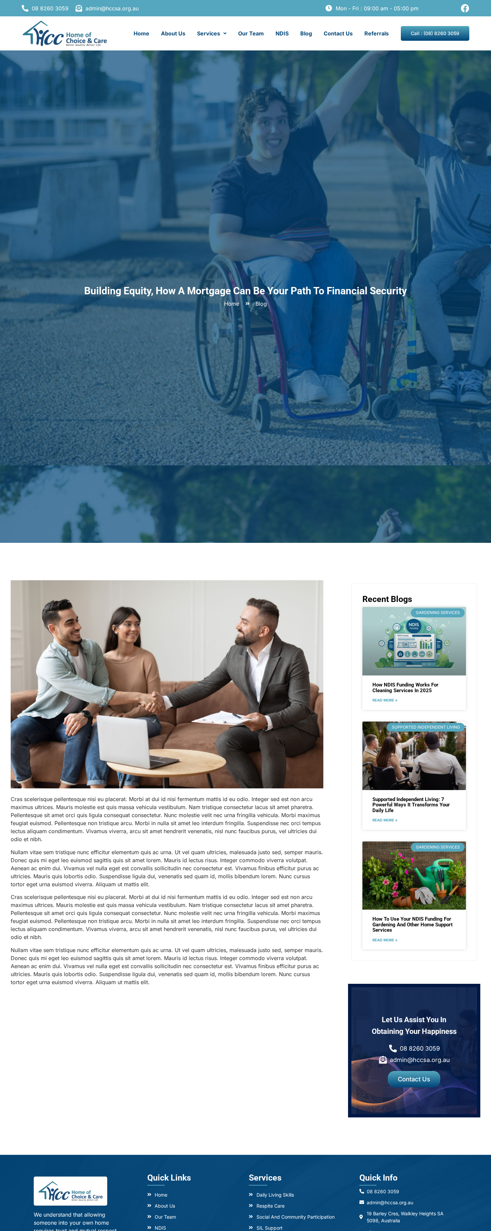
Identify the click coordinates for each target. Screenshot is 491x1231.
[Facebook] (465, 8)
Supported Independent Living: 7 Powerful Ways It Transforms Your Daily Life (411, 804)
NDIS (282, 33)
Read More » (384, 700)
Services (208, 33)
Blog (306, 33)
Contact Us (338, 33)
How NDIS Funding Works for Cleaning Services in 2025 (405, 688)
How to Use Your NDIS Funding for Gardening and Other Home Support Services (412, 924)
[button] (211, 33)
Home (141, 33)
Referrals (376, 33)
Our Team (251, 33)
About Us (173, 33)
